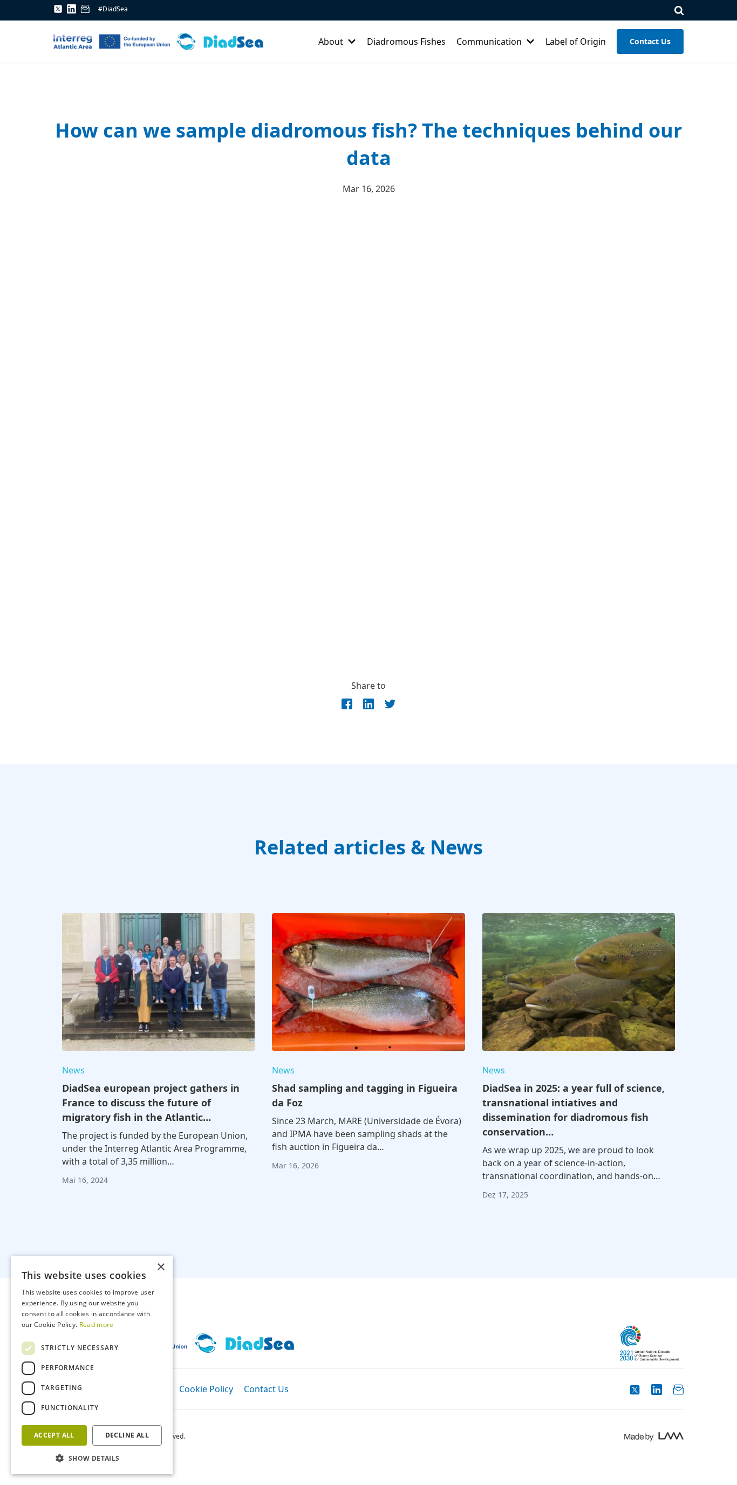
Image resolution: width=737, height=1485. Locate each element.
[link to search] (679, 10)
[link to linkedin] (71, 11)
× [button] (160, 1267)
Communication (489, 41)
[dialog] (92, 1365)
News (73, 1070)
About (330, 41)
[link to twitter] (58, 8)
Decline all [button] (127, 1435)
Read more (96, 1324)
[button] (92, 1458)
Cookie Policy (206, 1389)
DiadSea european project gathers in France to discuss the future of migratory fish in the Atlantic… (151, 1103)
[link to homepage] (158, 41)
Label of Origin (575, 41)
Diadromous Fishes (406, 41)
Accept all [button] (54, 1435)
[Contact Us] (85, 11)
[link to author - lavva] (654, 1436)
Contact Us (650, 41)
